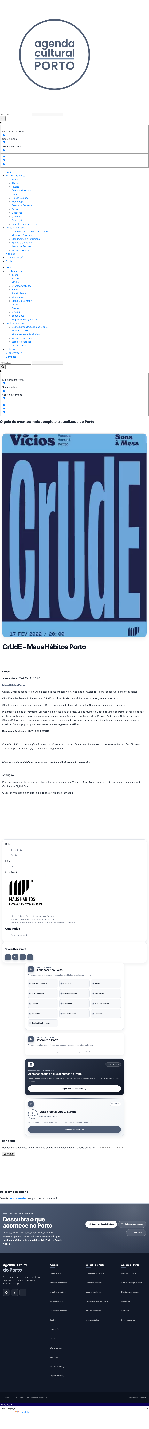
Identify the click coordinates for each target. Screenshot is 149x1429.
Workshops (18, 201)
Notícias (10, 253)
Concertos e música (58, 1311)
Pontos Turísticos (15, 227)
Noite (15, 194)
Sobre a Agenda (128, 1320)
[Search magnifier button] (3, 118)
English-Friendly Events (24, 223)
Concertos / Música (20, 935)
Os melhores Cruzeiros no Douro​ (30, 231)
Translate (24, 1412)
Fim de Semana (20, 197)
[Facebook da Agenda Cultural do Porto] (14, 1292)
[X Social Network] (15, 957)
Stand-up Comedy (22, 205)
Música (15, 186)
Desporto (17, 212)
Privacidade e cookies (137, 1398)
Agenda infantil (56, 1301)
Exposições (18, 220)
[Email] (30, 957)
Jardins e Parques (21, 246)
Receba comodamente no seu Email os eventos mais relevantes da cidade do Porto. (49, 1147)
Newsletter (126, 1301)
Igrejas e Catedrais (22, 242)
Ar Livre (16, 209)
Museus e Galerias (22, 235)
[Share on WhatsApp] (23, 957)
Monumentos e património (97, 1301)
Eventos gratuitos (58, 1292)
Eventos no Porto (15, 175)
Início (9, 171)
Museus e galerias (93, 1292)
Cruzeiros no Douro (94, 1283)
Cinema (16, 216)
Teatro (15, 182)
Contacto (11, 261)
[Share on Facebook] (8, 957)
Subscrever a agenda (134, 1224)
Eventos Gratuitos (21, 190)
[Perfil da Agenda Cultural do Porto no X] (22, 1292)
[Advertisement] (74, 659)
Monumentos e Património (26, 238)
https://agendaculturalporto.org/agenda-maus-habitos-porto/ (47, 922)
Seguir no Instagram (72, 1129)
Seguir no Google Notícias (72, 1089)
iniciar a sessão (17, 1198)
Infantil (15, 179)
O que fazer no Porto (95, 1273)
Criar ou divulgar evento (131, 1283)
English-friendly (57, 1376)
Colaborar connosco (130, 1292)
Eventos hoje (55, 1273)
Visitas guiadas (92, 1320)
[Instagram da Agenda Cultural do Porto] (6, 1292)
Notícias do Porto (128, 1273)
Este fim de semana (58, 1283)
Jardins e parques (93, 1311)
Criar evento (138, 1233)
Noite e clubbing (57, 1366)
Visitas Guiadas (20, 250)
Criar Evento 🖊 (14, 257)
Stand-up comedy (58, 1348)
